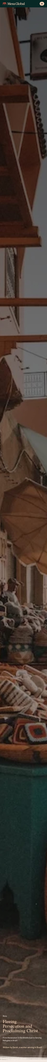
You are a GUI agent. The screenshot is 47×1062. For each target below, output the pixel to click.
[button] (42, 4)
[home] (14, 3)
